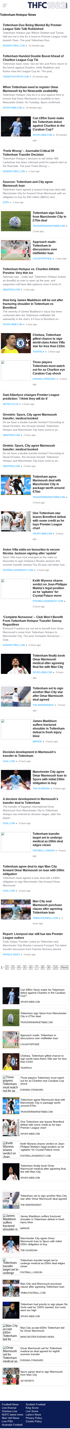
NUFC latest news (12, 1414)
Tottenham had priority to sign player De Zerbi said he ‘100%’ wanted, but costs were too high (44, 1307)
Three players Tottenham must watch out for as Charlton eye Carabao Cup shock (42, 1080)
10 (55, 967)
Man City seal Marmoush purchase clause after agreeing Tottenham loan (42, 1285)
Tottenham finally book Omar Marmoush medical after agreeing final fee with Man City (43, 1168)
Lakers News (33, 1414)
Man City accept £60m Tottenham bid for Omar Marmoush (42, 1329)
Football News (10, 1404)
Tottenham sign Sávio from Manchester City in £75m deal (49, 216)
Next (64, 967)
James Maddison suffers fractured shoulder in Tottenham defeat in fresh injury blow (49, 728)
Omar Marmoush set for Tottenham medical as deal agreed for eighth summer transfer (41, 1351)
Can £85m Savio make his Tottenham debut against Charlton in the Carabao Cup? (43, 992)
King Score (32, 1407)
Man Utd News (10, 1417)
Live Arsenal (9, 1407)
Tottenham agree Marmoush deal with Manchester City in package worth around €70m (49, 484)
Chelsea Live (9, 1411)
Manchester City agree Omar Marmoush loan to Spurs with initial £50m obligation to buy (41, 1241)
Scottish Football (35, 1404)
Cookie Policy (34, 1421)
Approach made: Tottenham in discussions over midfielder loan (39, 1037)
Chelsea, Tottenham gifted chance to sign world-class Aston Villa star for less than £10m (43, 1058)
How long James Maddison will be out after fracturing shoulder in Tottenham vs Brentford (33, 304)
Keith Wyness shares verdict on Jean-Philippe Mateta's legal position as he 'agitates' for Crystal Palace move (50, 588)
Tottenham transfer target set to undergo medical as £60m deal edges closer (42, 1263)
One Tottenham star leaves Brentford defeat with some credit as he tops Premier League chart (49, 520)
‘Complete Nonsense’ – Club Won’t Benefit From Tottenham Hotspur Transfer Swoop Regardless (33, 620)
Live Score (32, 1411)
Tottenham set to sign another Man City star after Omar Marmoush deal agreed (43, 1197)
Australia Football (12, 1424)
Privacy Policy (34, 1417)
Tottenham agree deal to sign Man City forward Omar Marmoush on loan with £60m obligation (33, 870)
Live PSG (7, 1421)
